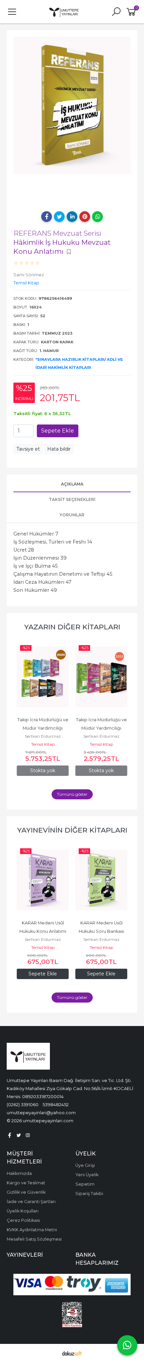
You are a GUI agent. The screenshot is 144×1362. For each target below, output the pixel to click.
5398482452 (56, 1104)
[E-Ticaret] (72, 1353)
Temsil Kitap (43, 744)
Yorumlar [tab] (72, 514)
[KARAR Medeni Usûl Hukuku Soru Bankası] (101, 880)
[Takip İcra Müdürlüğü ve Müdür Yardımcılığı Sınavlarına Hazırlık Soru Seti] (101, 677)
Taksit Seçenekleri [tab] (72, 499)
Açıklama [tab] (72, 484)
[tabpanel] (72, 105)
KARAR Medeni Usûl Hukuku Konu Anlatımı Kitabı (43, 931)
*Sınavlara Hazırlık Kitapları (69, 359)
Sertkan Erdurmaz (43, 736)
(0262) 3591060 (23, 1104)
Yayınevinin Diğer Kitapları (72, 830)
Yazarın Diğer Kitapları (72, 627)
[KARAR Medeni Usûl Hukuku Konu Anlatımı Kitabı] (43, 880)
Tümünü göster (72, 794)
